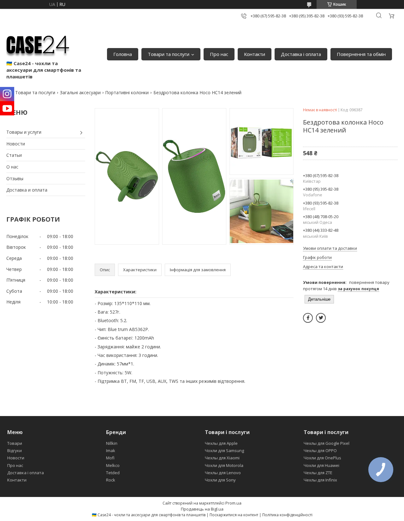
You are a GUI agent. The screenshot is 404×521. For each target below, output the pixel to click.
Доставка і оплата (301, 54)
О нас (12, 167)
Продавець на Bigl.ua (202, 509)
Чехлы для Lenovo (223, 472)
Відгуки (14, 450)
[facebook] (308, 318)
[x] (321, 318)
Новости (15, 144)
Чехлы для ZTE (318, 472)
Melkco (113, 465)
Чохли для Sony (220, 480)
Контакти (254, 54)
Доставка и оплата (26, 190)
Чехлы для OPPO (320, 450)
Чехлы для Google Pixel (326, 443)
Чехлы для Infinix (320, 480)
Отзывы (14, 178)
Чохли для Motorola (224, 465)
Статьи (14, 155)
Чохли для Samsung (224, 450)
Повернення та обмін (361, 54)
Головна (122, 54)
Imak (110, 450)
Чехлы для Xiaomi (222, 458)
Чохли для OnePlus (322, 458)
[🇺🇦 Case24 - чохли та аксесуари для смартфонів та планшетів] (37, 44)
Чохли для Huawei (321, 465)
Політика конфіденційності (287, 515)
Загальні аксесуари (80, 92)
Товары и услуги (23, 132)
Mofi (110, 458)
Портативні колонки (127, 92)
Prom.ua (233, 503)
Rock (110, 480)
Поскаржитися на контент (234, 515)
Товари (14, 443)
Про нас (219, 54)
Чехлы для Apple (221, 443)
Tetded (113, 472)
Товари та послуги (168, 54)
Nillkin (111, 443)
